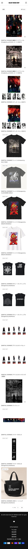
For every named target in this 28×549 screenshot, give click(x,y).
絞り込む (23, 9)
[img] (14, 521)
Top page (14, 529)
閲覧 (4, 9)
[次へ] (18, 507)
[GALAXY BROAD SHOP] (14, 2)
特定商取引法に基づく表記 (14, 539)
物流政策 (14, 534)
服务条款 (14, 536)
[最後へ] (22, 507)
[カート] (26, 3)
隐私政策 (14, 532)
